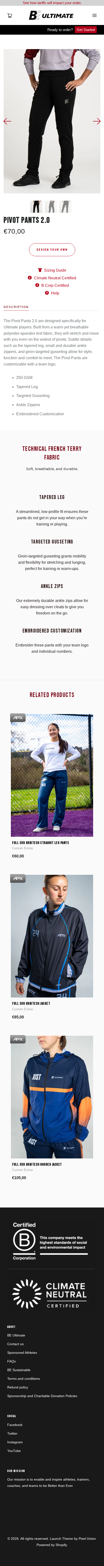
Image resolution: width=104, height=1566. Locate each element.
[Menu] (94, 15)
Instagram (15, 1442)
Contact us (15, 1344)
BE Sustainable (18, 1370)
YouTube (14, 1451)
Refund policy (17, 1387)
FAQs (11, 1361)
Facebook (14, 1425)
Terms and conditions (23, 1379)
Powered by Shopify (52, 1545)
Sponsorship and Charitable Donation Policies (42, 1396)
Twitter (12, 1433)
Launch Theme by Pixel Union (73, 1538)
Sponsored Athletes (22, 1353)
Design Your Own (52, 249)
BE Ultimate (16, 1335)
